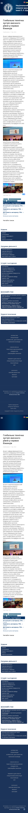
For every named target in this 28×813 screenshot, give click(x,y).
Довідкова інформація (13, 406)
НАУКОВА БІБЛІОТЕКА (14, 372)
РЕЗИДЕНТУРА (14, 351)
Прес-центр (5, 283)
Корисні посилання (7, 239)
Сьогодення (5, 266)
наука (4, 200)
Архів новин (13, 408)
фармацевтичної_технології (15, 199)
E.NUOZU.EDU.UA (14, 347)
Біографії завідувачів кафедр (9, 276)
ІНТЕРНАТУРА (14, 335)
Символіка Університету (8, 269)
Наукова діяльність (7, 251)
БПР (14, 365)
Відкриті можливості (7, 236)
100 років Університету (8, 268)
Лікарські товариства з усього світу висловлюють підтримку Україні (11, 303)
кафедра (6, 199)
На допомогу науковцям (8, 322)
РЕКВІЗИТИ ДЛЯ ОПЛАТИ (14, 358)
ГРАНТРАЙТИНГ (14, 363)
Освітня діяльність (7, 249)
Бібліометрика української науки (11, 317)
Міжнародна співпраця (12, 200)
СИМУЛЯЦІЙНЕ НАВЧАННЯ (14, 353)
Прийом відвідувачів (7, 281)
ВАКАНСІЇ (14, 374)
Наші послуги (5, 275)
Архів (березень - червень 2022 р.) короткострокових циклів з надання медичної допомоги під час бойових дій (13, 306)
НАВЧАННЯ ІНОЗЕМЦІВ (14, 341)
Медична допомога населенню (10, 300)
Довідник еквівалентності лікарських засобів (14, 320)
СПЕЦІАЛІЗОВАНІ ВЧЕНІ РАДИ (14, 361)
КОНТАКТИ (14, 370)
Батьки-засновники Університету (11, 273)
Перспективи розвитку (8, 280)
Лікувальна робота (7, 253)
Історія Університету (7, 271)
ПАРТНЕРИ (14, 376)
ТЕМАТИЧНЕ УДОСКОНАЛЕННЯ (14, 349)
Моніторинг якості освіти (9, 256)
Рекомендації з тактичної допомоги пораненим (11, 298)
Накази (4, 237)
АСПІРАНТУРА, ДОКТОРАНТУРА (14, 339)
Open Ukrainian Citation (8, 319)
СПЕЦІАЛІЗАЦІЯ (14, 337)
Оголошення (5, 234)
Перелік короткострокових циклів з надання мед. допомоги (14, 296)
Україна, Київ (5, 278)
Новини (4, 232)
